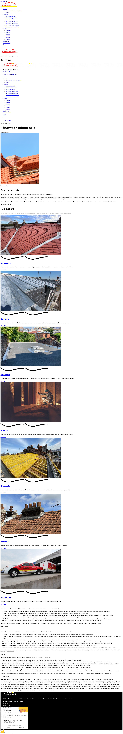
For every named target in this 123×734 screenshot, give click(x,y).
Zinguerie (8, 32)
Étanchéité (8, 37)
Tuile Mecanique (4, 606)
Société (5, 9)
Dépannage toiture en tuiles (12, 23)
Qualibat (7, 12)
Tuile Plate (3, 629)
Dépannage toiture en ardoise (12, 27)
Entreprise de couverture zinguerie (13, 10)
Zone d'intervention (5, 676)
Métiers (5, 28)
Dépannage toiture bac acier (12, 21)
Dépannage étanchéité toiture (12, 25)
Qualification (6, 41)
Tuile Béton (3, 654)
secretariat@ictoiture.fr (10, 74)
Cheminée (8, 35)
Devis (4, 44)
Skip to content (4, 1)
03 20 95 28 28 (6, 71)
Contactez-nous (7, 120)
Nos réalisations (6, 43)
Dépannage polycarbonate (11, 18)
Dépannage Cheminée (10, 16)
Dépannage (5, 14)
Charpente (8, 34)
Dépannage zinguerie (10, 19)
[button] (61, 606)
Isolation (8, 39)
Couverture (8, 30)
